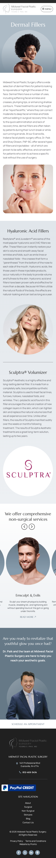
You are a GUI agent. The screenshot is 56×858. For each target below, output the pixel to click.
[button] (24, 526)
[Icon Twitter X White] (25, 852)
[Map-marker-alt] (37, 852)
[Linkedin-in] (31, 852)
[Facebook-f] (18, 852)
